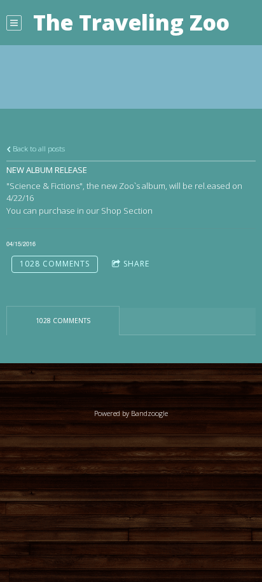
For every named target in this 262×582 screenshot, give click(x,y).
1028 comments (55, 263)
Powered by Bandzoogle (131, 413)
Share (136, 263)
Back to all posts (38, 148)
